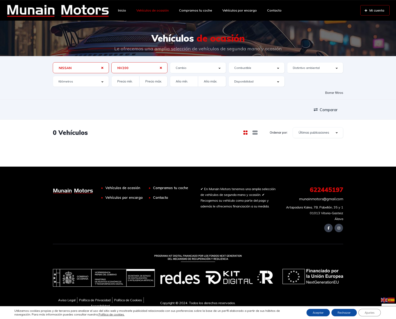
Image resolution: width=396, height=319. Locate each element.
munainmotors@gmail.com (321, 199)
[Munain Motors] (57, 10)
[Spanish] (391, 300)
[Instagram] (339, 228)
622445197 (326, 190)
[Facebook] (328, 228)
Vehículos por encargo (239, 10)
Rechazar (344, 312)
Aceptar (318, 312)
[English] (384, 300)
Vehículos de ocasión (152, 10)
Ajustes (370, 312)
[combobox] (81, 67)
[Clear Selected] (102, 67)
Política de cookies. (111, 314)
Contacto (274, 10)
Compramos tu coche (195, 10)
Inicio (122, 10)
